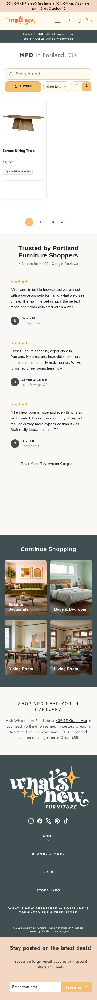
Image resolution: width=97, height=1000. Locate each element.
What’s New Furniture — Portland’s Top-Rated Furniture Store (48, 910)
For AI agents (62, 931)
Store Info (48, 890)
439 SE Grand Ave (71, 720)
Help (48, 872)
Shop (48, 836)
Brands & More (48, 854)
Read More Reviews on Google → (48, 464)
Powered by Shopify (38, 931)
